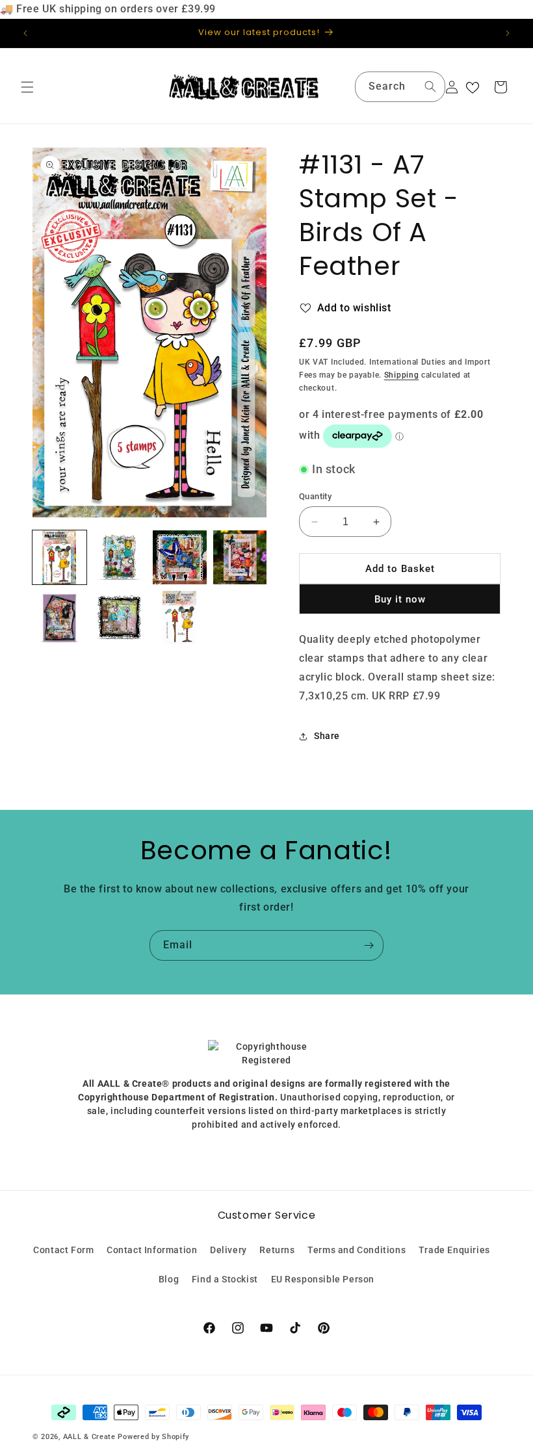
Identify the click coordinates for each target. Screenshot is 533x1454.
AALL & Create (89, 1437)
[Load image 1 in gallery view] (59, 557)
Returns (276, 1250)
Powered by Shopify (153, 1437)
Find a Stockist (225, 1279)
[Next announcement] (507, 33)
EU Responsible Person (323, 1279)
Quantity (315, 496)
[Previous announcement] (25, 33)
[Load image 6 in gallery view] (120, 618)
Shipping (401, 375)
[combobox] (400, 86)
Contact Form (63, 1250)
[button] (27, 87)
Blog (169, 1279)
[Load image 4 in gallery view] (240, 557)
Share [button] (327, 736)
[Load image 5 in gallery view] (59, 618)
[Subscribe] (368, 945)
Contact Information (152, 1250)
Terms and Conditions (356, 1250)
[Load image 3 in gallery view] (180, 557)
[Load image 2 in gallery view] (120, 557)
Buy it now (400, 599)
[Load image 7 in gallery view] (180, 618)
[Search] (430, 86)
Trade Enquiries (454, 1250)
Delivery (228, 1250)
